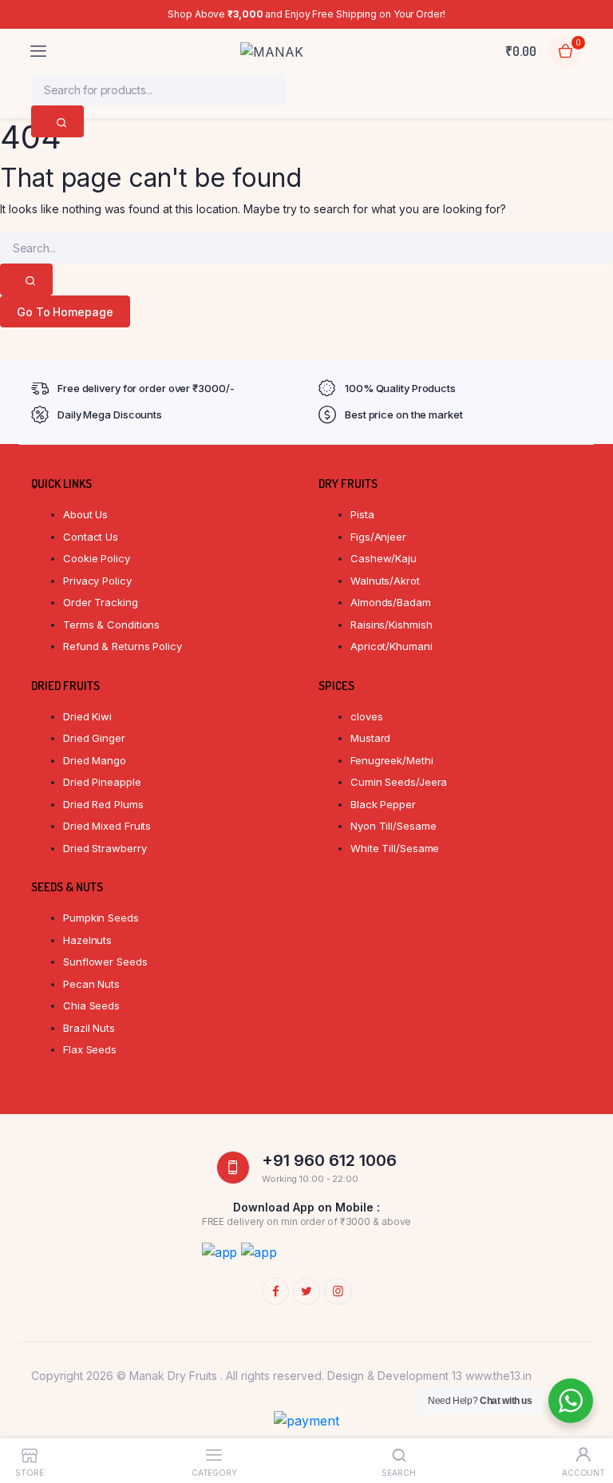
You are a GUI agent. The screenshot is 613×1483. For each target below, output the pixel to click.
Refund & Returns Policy (122, 646)
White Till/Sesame (394, 848)
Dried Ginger (94, 738)
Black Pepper (383, 804)
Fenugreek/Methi (391, 760)
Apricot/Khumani (391, 646)
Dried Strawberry (104, 848)
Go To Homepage (65, 312)
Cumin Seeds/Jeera (398, 781)
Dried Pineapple (102, 781)
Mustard (370, 738)
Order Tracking (100, 602)
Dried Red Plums (103, 804)
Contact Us (90, 536)
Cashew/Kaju (383, 558)
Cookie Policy (96, 558)
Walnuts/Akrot (385, 580)
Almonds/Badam (390, 602)
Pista (362, 514)
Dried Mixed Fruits (107, 825)
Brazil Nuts (89, 1027)
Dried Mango (94, 760)
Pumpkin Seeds (101, 917)
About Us (85, 514)
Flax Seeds (90, 1049)
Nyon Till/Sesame (393, 825)
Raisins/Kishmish (391, 624)
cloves (366, 716)
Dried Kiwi (87, 716)
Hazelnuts (87, 940)
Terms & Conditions (111, 624)
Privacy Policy (97, 580)
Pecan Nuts (91, 983)
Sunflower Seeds (105, 961)
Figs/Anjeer (378, 536)
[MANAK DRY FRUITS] (277, 51)
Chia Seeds (91, 1005)
